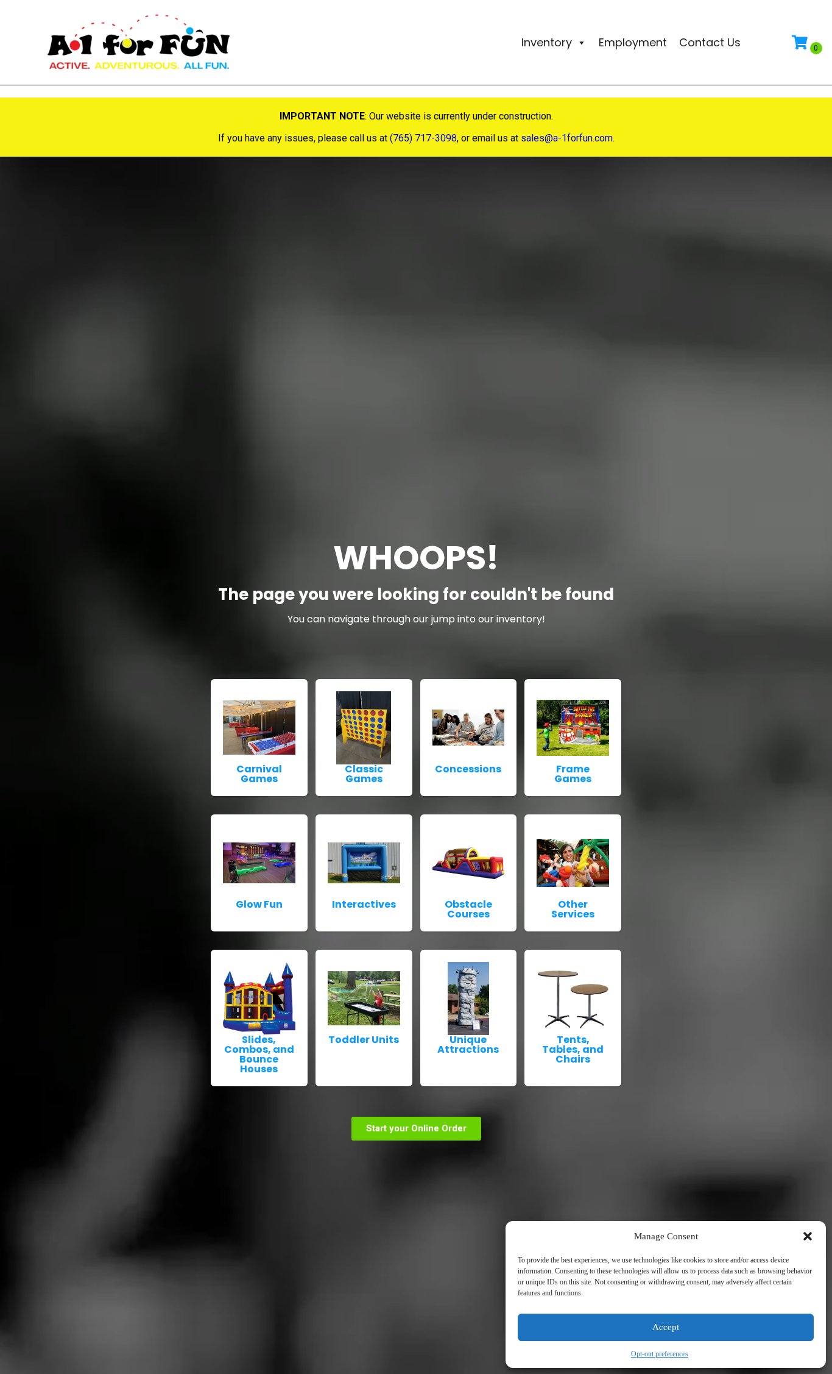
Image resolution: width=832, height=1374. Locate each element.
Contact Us (710, 42)
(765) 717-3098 (423, 138)
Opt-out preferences (659, 1354)
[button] (808, 1236)
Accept (665, 1327)
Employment (633, 42)
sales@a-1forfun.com (567, 138)
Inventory (546, 42)
